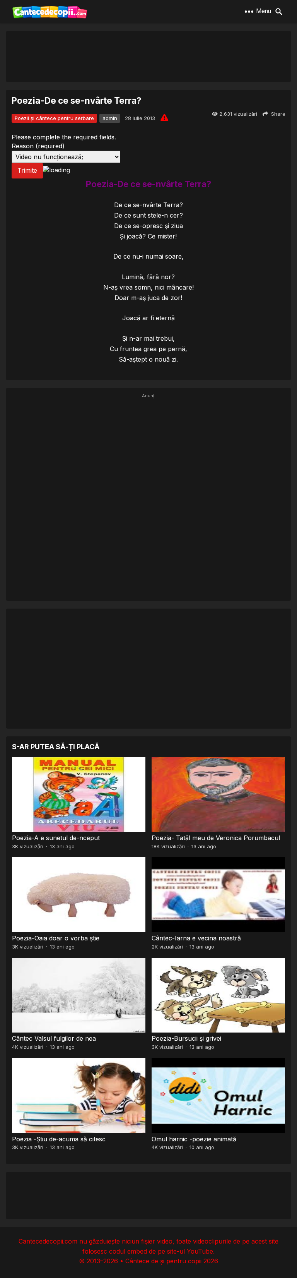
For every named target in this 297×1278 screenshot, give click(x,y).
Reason (38, 146)
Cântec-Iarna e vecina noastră (196, 938)
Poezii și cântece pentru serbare (54, 118)
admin (109, 118)
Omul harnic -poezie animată (194, 1139)
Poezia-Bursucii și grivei (186, 1038)
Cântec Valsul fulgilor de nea (54, 1038)
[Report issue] (164, 117)
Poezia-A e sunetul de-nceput (56, 838)
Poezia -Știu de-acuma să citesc (59, 1139)
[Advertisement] (148, 56)
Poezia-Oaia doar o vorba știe (55, 938)
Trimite (27, 170)
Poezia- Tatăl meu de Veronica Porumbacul (216, 838)
